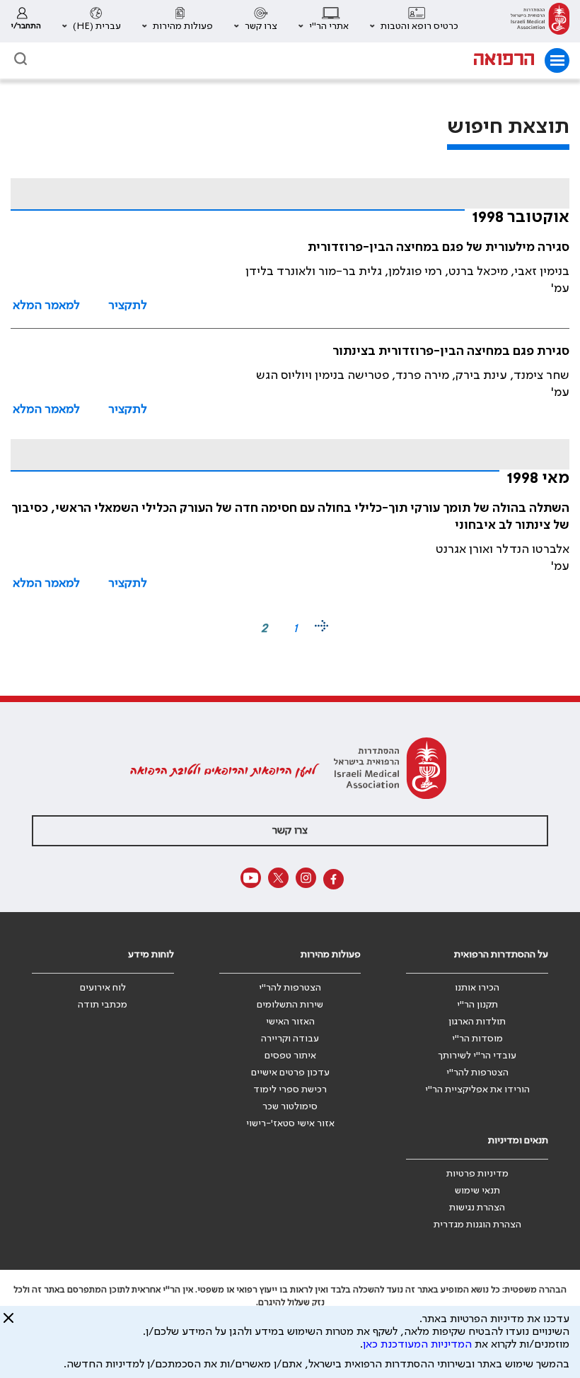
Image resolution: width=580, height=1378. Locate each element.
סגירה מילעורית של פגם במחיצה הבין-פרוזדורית (438, 247)
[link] (540, 21)
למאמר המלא (46, 305)
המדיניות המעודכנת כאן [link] (417, 1344)
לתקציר (127, 305)
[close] (8, 1323)
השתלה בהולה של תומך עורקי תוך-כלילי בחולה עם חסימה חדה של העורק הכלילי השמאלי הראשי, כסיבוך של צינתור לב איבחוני (290, 517)
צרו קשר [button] (290, 830)
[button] (414, 21)
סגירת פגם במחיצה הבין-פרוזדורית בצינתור (450, 351)
